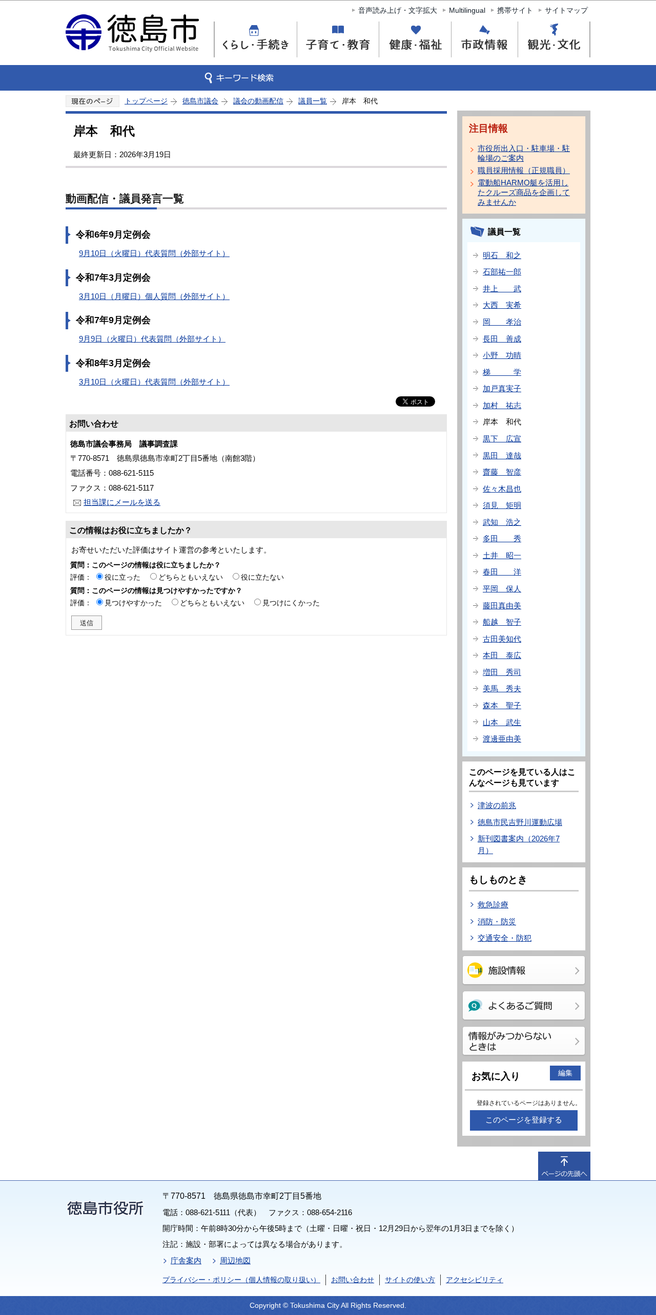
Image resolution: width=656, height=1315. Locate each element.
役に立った (122, 577)
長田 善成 (502, 338)
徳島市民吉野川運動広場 (520, 822)
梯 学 (502, 372)
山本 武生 (502, 722)
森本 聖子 (502, 705)
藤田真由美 (502, 605)
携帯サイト (515, 10)
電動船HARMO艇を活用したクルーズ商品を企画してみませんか (524, 192)
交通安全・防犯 (504, 938)
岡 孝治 (502, 321)
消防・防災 (497, 921)
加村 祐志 (502, 405)
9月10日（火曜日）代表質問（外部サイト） (154, 253)
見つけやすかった (133, 603)
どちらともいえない (190, 577)
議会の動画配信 (258, 101)
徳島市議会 (200, 101)
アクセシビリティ (474, 1280)
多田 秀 (502, 538)
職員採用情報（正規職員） (524, 170)
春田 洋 (502, 571)
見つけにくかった (291, 603)
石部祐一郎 (502, 271)
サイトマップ (566, 10)
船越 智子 (502, 622)
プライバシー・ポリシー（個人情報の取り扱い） (241, 1280)
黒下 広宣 (502, 438)
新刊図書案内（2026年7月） (519, 844)
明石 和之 (502, 255)
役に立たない (262, 577)
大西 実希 (502, 305)
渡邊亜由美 (502, 738)
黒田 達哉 (502, 455)
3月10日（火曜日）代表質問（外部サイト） (154, 381)
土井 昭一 (502, 555)
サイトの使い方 (410, 1280)
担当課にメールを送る (122, 502)
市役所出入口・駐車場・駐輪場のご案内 (524, 153)
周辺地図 (235, 1260)
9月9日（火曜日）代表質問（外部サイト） (152, 338)
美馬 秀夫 (502, 688)
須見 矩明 (502, 505)
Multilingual (467, 10)
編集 (565, 1073)
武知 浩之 (502, 522)
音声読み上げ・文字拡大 (397, 10)
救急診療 (493, 904)
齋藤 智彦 (502, 472)
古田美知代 (502, 638)
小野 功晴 (502, 355)
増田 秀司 (502, 672)
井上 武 (502, 288)
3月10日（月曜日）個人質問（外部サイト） (154, 296)
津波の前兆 (497, 805)
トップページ (146, 101)
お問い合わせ (352, 1280)
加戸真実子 (502, 388)
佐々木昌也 (502, 488)
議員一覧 (312, 101)
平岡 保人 (502, 588)
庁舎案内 (186, 1260)
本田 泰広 (502, 655)
